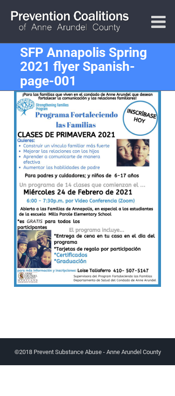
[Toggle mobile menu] (159, 22)
